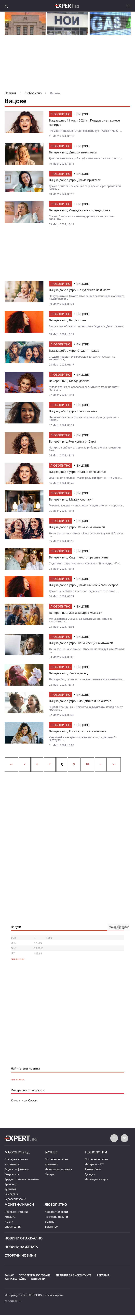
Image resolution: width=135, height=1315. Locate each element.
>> (114, 764)
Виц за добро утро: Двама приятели (75, 180)
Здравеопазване (15, 1199)
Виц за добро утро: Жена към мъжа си (77, 527)
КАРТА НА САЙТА (15, 1279)
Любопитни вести (56, 1212)
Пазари (49, 1174)
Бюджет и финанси (17, 1169)
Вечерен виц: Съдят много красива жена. (79, 557)
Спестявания (13, 1226)
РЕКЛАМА (103, 1275)
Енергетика (12, 1174)
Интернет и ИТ (94, 1164)
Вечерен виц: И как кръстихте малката (77, 731)
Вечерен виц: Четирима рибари (72, 441)
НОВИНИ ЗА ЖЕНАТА (21, 1247)
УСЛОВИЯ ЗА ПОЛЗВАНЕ (34, 1275)
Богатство (51, 1226)
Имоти (9, 1221)
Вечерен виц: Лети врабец (68, 673)
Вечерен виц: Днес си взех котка (73, 152)
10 (87, 764)
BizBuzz (49, 1221)
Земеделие (12, 1194)
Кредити (10, 1217)
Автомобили (93, 1169)
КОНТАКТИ (38, 1279)
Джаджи (90, 1174)
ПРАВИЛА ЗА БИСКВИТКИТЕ (73, 1275)
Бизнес (51, 1152)
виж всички (17, 1079)
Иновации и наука (96, 1179)
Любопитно (60, 114)
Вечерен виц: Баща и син (67, 320)
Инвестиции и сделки (58, 1169)
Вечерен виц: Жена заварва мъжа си (75, 613)
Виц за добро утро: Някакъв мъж (73, 411)
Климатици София (24, 1100)
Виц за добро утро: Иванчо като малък (77, 472)
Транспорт (11, 1184)
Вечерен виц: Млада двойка (69, 381)
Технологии (96, 1152)
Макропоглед (17, 1152)
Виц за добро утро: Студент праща (74, 350)
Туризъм (10, 1189)
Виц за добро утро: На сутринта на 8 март (79, 290)
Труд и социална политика (22, 1179)
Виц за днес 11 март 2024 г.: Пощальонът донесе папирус (84, 122)
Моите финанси (19, 1204)
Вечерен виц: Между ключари (71, 499)
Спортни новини (20, 1255)
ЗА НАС (9, 1275)
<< (11, 764)
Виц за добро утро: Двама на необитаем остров (83, 585)
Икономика (12, 1164)
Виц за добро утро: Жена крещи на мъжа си (81, 643)
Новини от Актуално (24, 1238)
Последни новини (16, 1159)
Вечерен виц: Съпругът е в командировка (79, 210)
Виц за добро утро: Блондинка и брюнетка (80, 701)
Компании (51, 1164)
